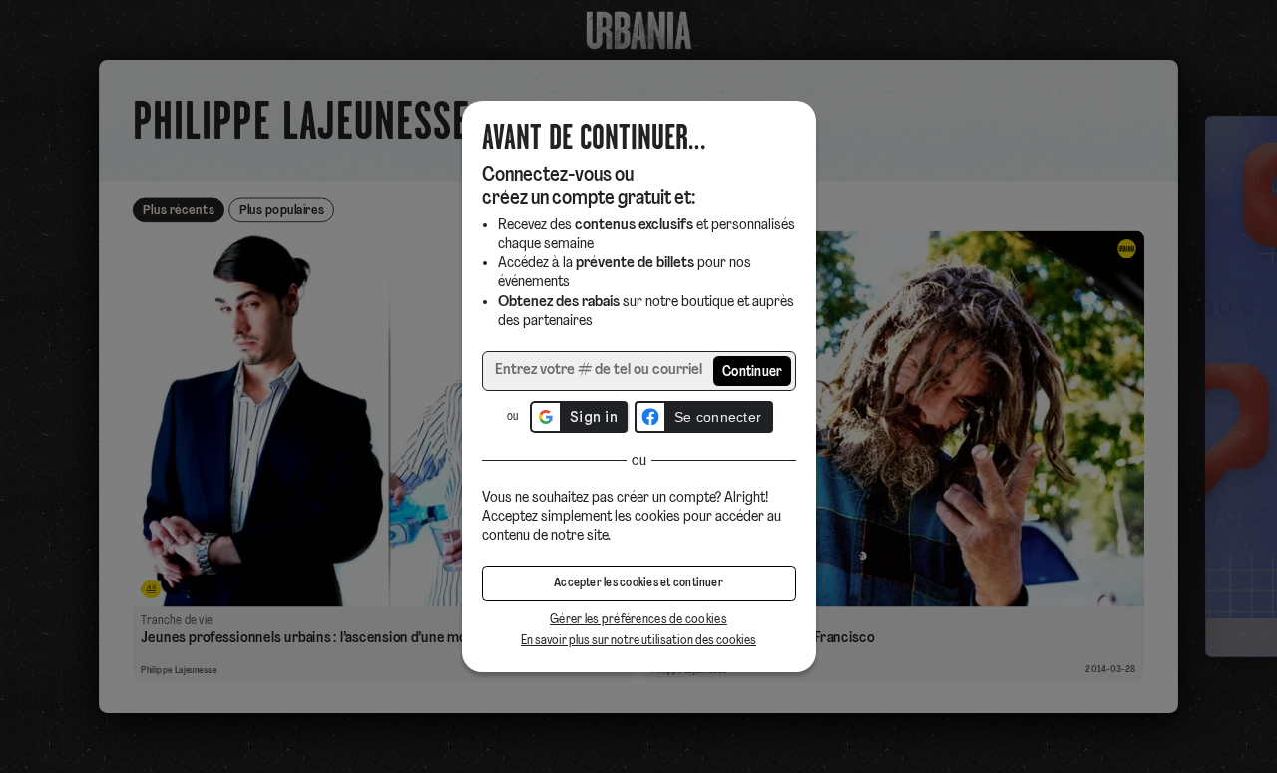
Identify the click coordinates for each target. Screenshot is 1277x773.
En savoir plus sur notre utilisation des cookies (638, 640)
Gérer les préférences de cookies (638, 619)
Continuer (752, 372)
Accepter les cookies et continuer (638, 583)
